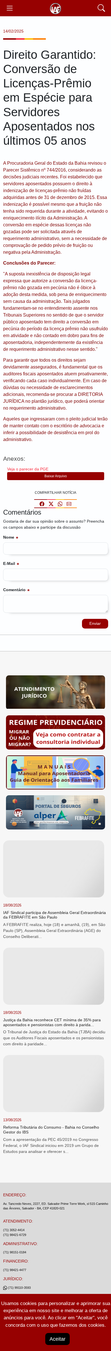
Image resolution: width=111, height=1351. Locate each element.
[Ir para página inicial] (55, 8)
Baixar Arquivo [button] (55, 476)
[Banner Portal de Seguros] (55, 813)
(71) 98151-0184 (14, 1252)
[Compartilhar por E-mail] (69, 504)
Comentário (14, 589)
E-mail (9, 563)
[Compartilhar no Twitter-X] (51, 504)
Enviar (95, 623)
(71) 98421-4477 (14, 1270)
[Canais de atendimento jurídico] (55, 693)
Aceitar (57, 1339)
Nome (8, 537)
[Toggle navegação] (10, 8)
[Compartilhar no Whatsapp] (60, 504)
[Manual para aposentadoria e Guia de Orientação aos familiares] (55, 773)
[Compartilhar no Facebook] (42, 504)
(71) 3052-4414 (13, 1230)
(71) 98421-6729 (14, 1235)
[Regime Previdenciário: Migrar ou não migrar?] (55, 733)
